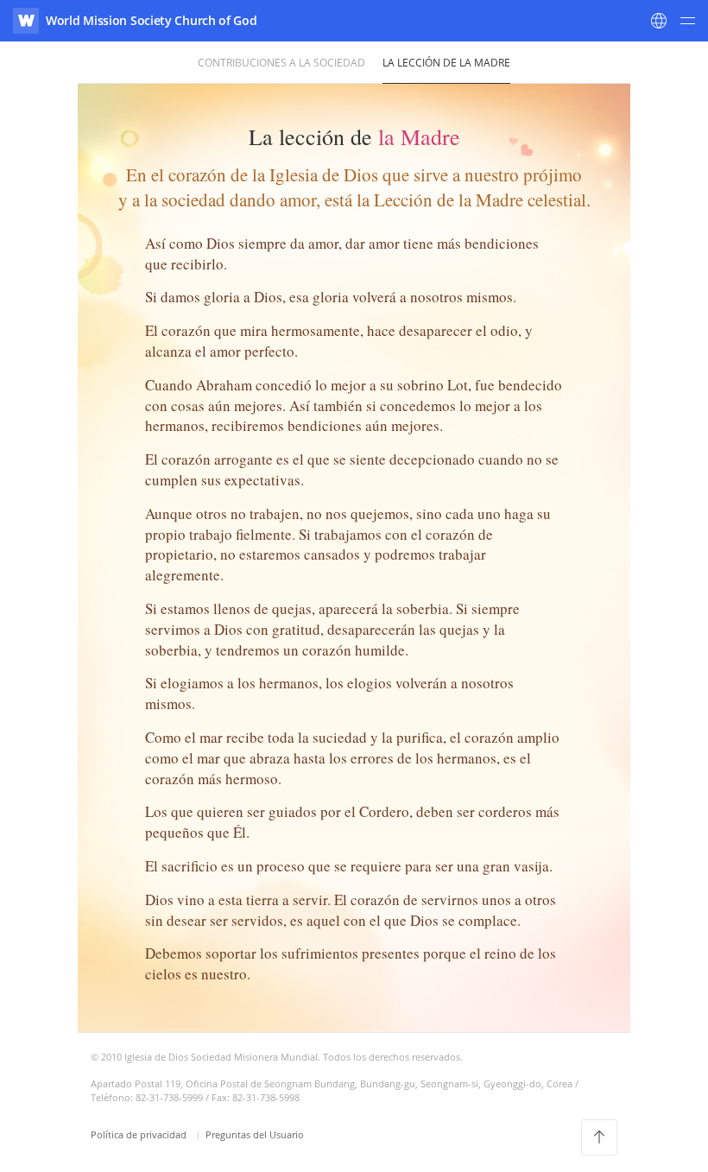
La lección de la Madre (446, 62)
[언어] (659, 20)
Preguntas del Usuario (254, 1134)
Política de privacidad (140, 1134)
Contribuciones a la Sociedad (281, 62)
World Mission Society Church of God (151, 20)
